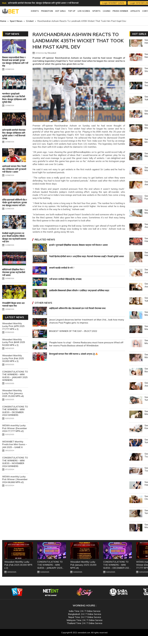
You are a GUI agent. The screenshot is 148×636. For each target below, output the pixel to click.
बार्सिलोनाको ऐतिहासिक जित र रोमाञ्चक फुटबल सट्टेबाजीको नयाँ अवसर (13, 272)
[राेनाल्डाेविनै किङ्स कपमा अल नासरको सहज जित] (14, 292)
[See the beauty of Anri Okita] (135, 287)
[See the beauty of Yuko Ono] (135, 301)
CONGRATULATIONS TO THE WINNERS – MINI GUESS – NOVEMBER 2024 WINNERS (15, 462)
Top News (12, 34)
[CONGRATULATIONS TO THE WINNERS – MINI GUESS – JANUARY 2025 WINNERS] (18, 550)
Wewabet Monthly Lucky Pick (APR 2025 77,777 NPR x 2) (13, 326)
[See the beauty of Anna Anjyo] (135, 386)
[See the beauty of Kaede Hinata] (135, 429)
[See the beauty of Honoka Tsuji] (135, 257)
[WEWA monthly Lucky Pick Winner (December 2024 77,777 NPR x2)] (117, 550)
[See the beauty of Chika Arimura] (135, 500)
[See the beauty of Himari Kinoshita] (135, 43)
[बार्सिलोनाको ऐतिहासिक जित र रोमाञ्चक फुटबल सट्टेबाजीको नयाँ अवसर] (14, 259)
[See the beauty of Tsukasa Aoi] (135, 457)
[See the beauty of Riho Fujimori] (135, 358)
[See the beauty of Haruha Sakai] (135, 242)
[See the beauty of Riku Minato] (135, 157)
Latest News (14, 317)
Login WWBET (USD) (113, 3)
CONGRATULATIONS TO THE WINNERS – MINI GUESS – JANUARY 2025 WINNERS (15, 376)
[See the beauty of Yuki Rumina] (135, 100)
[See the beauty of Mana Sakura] (135, 128)
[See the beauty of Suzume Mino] (135, 86)
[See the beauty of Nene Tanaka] (135, 57)
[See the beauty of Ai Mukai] (135, 171)
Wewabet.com (11, 11)
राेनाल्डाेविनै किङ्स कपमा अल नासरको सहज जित (13, 304)
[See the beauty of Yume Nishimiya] (135, 400)
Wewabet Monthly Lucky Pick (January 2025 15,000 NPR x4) (13, 393)
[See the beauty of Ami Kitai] (135, 273)
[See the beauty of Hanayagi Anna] (135, 485)
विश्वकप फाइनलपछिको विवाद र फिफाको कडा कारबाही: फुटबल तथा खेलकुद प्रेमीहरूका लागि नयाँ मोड (15, 61)
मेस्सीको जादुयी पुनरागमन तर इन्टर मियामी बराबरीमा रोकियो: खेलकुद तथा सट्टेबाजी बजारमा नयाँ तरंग (14, 237)
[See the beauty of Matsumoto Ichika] (135, 528)
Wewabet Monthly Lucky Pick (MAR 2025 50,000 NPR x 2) (13, 342)
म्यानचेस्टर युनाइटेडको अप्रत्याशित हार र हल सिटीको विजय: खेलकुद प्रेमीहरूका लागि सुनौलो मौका (14, 98)
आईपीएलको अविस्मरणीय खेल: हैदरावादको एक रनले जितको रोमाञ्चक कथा (77, 308)
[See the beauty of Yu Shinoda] (135, 72)
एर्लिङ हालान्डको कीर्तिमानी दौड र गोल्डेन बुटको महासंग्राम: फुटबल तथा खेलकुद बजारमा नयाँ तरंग (14, 202)
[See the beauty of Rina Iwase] (135, 372)
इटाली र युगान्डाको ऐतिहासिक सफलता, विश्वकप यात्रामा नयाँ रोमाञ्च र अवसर (78, 245)
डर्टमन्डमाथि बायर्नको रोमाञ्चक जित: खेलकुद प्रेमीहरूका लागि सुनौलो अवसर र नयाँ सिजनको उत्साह (13, 134)
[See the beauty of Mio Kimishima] (135, 344)
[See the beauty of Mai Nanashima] (135, 315)
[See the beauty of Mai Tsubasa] (135, 415)
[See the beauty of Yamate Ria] (135, 514)
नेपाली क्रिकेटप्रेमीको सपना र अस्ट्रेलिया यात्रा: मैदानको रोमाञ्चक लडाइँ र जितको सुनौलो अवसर (86, 256)
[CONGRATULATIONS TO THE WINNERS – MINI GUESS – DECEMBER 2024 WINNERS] (84, 550)
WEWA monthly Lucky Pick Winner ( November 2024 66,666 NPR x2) (15, 479)
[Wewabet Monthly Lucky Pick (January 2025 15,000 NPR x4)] (51, 550)
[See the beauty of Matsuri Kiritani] (135, 213)
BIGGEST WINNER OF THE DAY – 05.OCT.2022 (73, 331)
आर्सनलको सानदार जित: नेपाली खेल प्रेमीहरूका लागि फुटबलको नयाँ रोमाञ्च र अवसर (40, 3)
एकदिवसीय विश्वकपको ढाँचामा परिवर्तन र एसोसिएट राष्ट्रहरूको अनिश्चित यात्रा (79, 290)
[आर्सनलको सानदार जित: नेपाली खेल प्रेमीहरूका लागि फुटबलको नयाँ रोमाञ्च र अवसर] (14, 155)
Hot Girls (139, 34)
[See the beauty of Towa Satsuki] (135, 471)
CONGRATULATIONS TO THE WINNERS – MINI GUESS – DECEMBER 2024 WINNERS (15, 411)
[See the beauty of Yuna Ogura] (135, 443)
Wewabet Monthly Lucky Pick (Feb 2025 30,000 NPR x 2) (13, 358)
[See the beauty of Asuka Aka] (135, 227)
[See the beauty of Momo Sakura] (135, 329)
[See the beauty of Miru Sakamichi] (135, 143)
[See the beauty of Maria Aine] (135, 114)
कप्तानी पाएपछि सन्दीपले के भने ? (61, 267)
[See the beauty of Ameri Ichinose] (135, 185)
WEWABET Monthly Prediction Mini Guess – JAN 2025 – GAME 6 (14, 444)
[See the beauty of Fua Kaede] (135, 199)
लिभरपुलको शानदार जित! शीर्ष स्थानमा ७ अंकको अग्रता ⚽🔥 (73, 354)
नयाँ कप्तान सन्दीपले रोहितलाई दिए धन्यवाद (65, 279)
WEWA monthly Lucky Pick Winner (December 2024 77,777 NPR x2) (14, 428)
